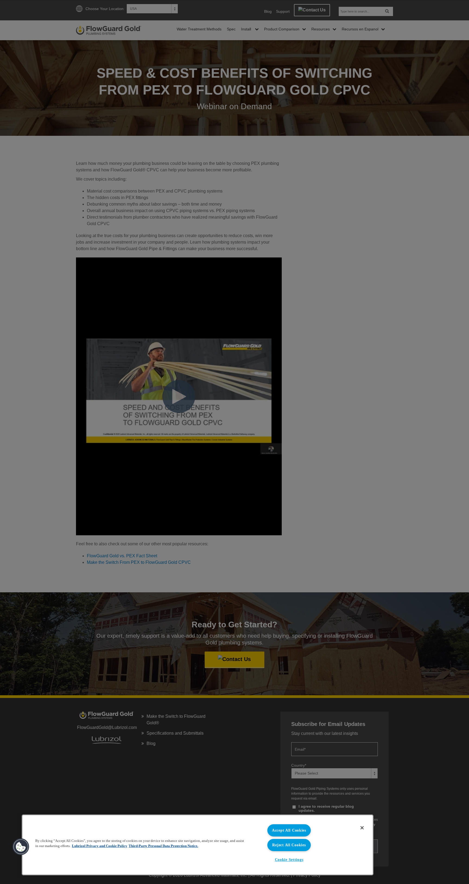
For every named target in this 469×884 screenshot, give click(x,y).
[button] (21, 846)
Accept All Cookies (289, 830)
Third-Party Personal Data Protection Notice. (163, 846)
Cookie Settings (289, 859)
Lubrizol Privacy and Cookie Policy (99, 846)
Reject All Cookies (289, 845)
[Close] (362, 828)
